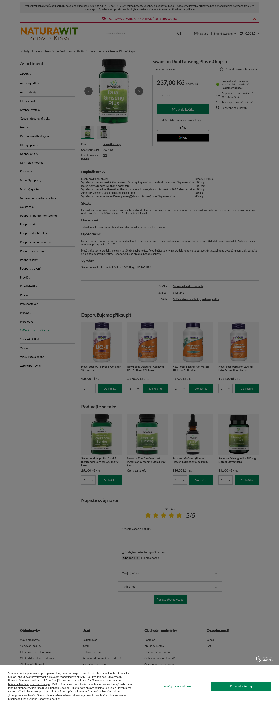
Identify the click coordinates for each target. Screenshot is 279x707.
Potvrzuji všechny (241, 686)
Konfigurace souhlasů (177, 686)
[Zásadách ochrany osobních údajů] (29, 684)
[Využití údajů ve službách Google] (48, 687)
